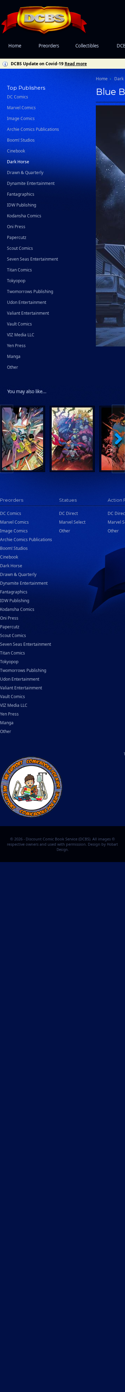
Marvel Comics (21, 108)
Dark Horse (18, 162)
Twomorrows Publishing (30, 291)
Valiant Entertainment (28, 313)
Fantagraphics (20, 194)
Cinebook (16, 151)
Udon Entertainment (26, 302)
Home (14, 46)
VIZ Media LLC (20, 335)
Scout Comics (20, 248)
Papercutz (16, 237)
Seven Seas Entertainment (32, 259)
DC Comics (17, 97)
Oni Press (16, 227)
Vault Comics (19, 324)
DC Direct (68, 513)
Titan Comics (19, 270)
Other (12, 367)
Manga (13, 356)
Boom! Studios (21, 140)
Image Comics (21, 118)
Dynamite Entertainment (31, 183)
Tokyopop (16, 281)
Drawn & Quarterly (25, 172)
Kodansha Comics (24, 216)
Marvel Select (72, 522)
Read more (76, 64)
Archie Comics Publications (33, 129)
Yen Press (16, 346)
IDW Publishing (21, 205)
